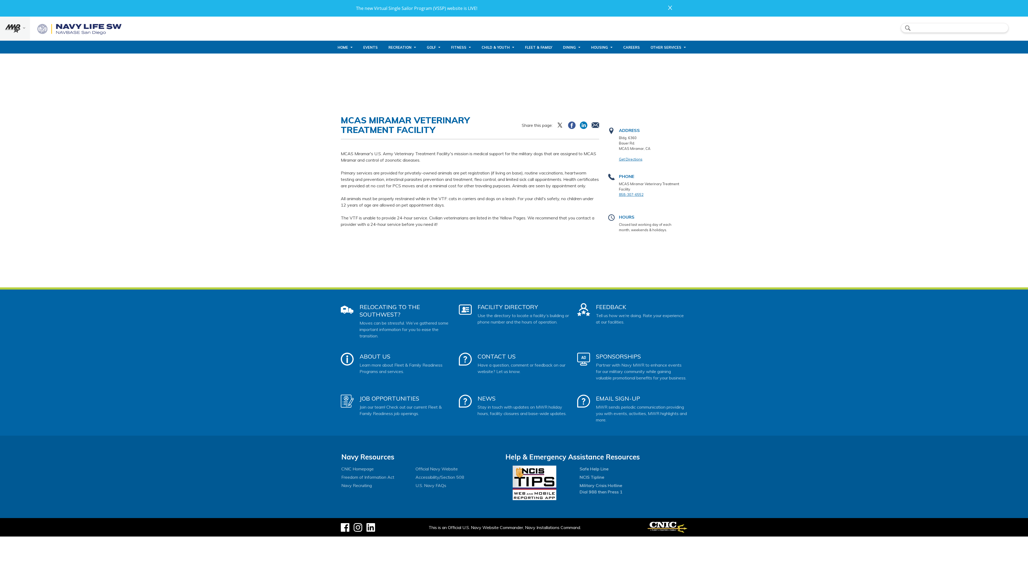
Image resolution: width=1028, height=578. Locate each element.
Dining (569, 47)
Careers (631, 47)
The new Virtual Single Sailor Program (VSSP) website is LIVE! (416, 8)
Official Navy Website (436, 468)
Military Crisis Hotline (601, 485)
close (670, 8)
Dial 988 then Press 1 (601, 492)
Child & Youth (496, 47)
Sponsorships (618, 356)
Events (370, 47)
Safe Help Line (594, 468)
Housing (599, 47)
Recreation (399, 47)
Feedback (611, 307)
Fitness (458, 47)
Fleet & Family (538, 47)
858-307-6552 (631, 194)
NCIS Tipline (592, 477)
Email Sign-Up (618, 398)
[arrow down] (15, 29)
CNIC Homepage (357, 468)
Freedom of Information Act (367, 477)
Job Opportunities (389, 398)
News (487, 398)
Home (343, 47)
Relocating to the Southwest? (390, 310)
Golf (431, 47)
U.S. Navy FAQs (430, 485)
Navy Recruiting (356, 485)
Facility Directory (508, 307)
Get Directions (630, 159)
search (907, 28)
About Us (375, 356)
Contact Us (497, 356)
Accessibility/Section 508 (439, 477)
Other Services (666, 47)
